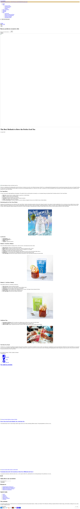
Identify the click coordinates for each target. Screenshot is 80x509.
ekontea (1, 23)
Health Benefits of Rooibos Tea (8, 486)
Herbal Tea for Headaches (7, 489)
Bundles (6, 8)
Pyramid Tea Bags (8, 6)
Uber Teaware (7, 7)
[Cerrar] (1, 26)
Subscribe (4, 11)
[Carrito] (4, 24)
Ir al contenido (2, 0)
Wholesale (4, 10)
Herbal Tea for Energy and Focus (8, 488)
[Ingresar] (1, 24)
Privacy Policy (5, 497)
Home (4, 3)
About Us (4, 495)
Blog (3, 12)
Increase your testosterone (9, 15)
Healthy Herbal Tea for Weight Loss (9, 487)
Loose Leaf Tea (7, 5)
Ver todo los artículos (6, 364)
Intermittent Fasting (8, 17)
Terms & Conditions (6, 498)
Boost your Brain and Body (9, 14)
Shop (3, 4)
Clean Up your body (8, 16)
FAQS (4, 494)
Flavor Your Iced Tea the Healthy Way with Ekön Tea (12, 421)
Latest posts (7, 13)
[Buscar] (2, 24)
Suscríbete (2, 482)
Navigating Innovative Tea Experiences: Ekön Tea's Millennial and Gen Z (16, 471)
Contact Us (4, 496)
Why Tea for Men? (6, 9)
